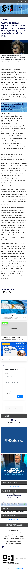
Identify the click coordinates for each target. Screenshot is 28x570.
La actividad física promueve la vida (11, 337)
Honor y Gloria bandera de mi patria (11, 315)
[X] (18, 1)
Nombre (6, 373)
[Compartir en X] (7, 292)
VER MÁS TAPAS (14, 487)
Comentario (7, 379)
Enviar (20, 396)
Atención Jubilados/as (7, 358)
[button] (15, 1)
